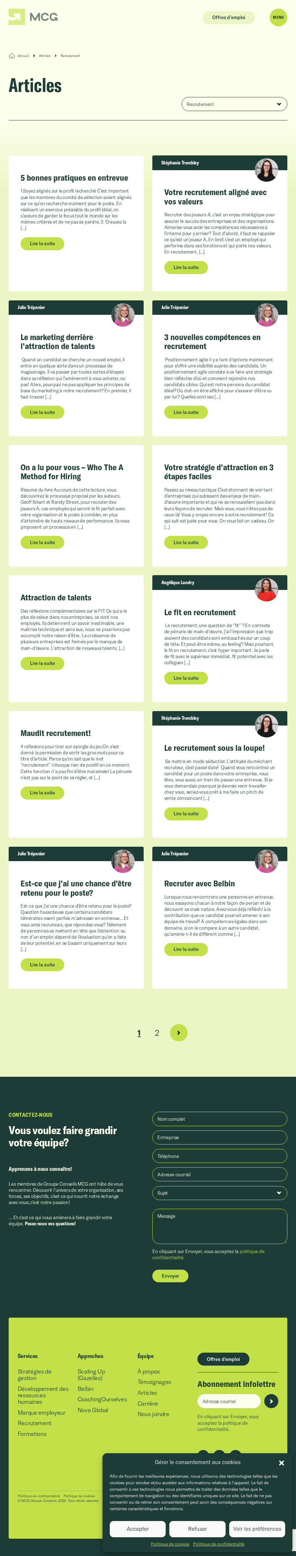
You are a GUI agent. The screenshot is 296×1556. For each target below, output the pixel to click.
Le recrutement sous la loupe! (214, 747)
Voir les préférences (257, 1528)
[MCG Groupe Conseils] (33, 17)
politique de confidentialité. (222, 1426)
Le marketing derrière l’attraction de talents (58, 341)
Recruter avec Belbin (199, 883)
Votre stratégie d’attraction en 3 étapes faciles (219, 471)
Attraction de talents (56, 597)
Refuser (197, 1528)
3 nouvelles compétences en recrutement (212, 341)
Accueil (23, 55)
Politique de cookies (170, 1544)
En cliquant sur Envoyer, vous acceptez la (227, 1423)
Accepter (138, 1528)
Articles (45, 55)
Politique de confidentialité (218, 1544)
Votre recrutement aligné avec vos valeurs (215, 196)
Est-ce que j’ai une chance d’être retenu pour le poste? (76, 888)
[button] (281, 1462)
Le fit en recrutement (200, 612)
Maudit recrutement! (56, 733)
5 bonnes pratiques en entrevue (74, 177)
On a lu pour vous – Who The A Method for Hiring (72, 471)
